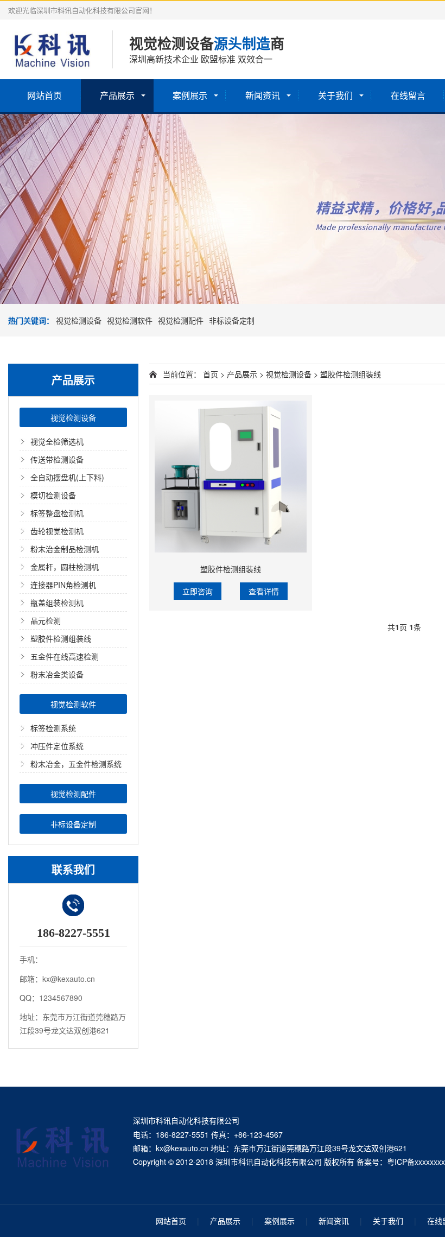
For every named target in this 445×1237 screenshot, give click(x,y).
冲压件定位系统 (57, 745)
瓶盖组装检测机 (57, 602)
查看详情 (264, 591)
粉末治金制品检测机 (64, 548)
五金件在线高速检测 (64, 656)
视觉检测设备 (78, 320)
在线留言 (408, 95)
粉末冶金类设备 (57, 674)
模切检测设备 (53, 495)
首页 (210, 374)
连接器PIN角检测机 (63, 584)
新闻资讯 (262, 95)
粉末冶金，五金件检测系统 (76, 763)
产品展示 (117, 95)
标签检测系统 (53, 727)
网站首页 (44, 95)
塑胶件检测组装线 (60, 638)
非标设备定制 (232, 320)
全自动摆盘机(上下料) (67, 477)
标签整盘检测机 (57, 513)
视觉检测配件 (181, 320)
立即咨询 (197, 591)
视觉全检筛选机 (57, 441)
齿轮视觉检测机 (57, 530)
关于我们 (335, 95)
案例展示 (190, 95)
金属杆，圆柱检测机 (64, 566)
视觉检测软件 (129, 320)
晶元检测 (45, 620)
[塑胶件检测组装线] (231, 477)
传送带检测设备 (57, 459)
